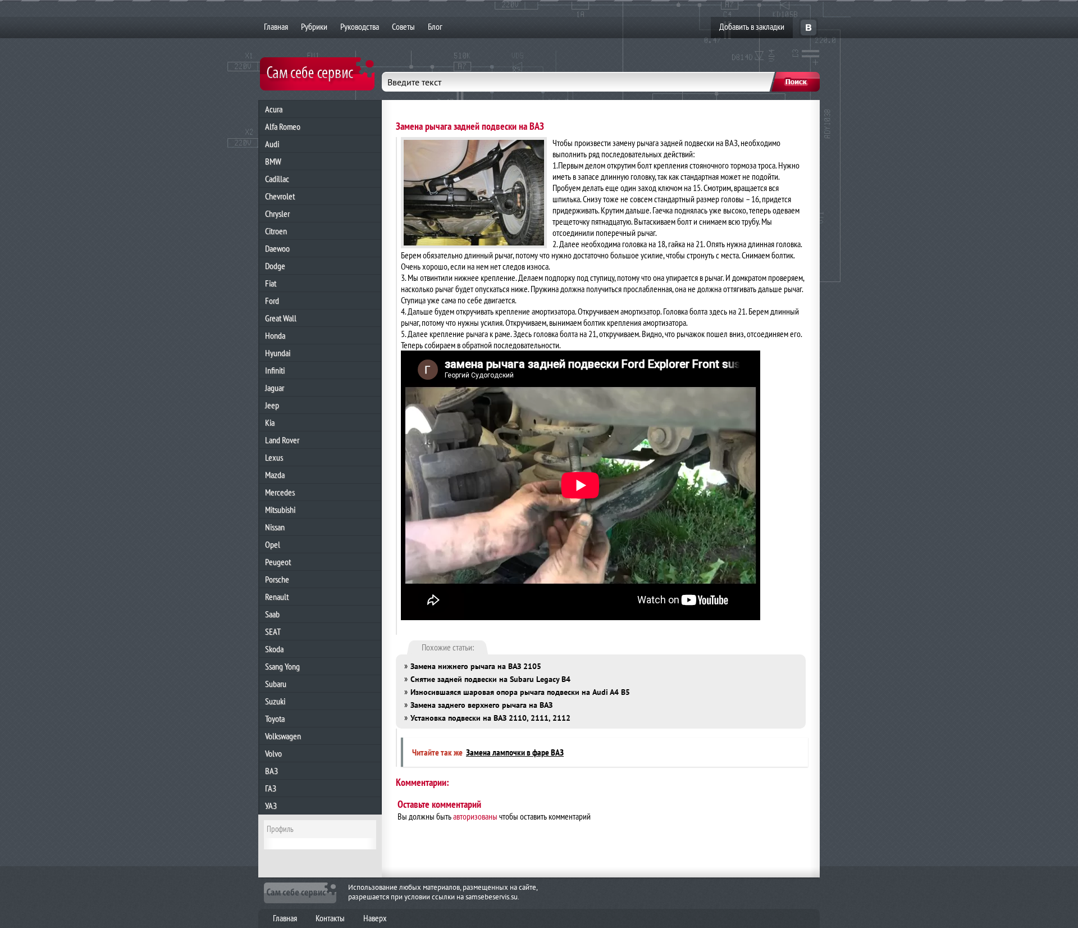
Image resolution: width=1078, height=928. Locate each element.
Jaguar (274, 387)
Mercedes (280, 492)
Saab (272, 614)
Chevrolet (280, 196)
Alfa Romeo (282, 126)
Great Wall (280, 318)
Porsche (277, 579)
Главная (276, 26)
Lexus (274, 457)
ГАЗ (270, 788)
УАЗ (271, 805)
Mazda (275, 474)
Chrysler (277, 213)
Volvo (273, 753)
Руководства (359, 26)
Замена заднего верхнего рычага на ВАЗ (481, 705)
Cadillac (277, 178)
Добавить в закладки (751, 26)
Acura (273, 109)
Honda (275, 335)
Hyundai (277, 352)
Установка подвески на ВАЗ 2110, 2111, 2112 (490, 718)
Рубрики (314, 26)
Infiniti (275, 370)
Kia (270, 422)
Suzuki (275, 701)
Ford (272, 300)
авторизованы (475, 816)
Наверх (375, 918)
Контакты (330, 918)
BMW (273, 161)
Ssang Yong (282, 666)
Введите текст (414, 82)
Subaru (275, 683)
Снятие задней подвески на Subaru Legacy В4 (490, 679)
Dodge (275, 265)
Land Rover (282, 439)
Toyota (275, 718)
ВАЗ (271, 770)
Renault (277, 596)
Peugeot (278, 561)
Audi (272, 143)
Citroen (276, 230)
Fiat (270, 283)
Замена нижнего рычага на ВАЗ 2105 (475, 666)
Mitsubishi (280, 509)
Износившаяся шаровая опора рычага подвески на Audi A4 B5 (520, 692)
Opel (272, 544)
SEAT (273, 631)
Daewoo (277, 248)
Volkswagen (283, 736)
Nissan (275, 527)
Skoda (274, 648)
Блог (435, 26)
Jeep (272, 405)
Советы (403, 26)
